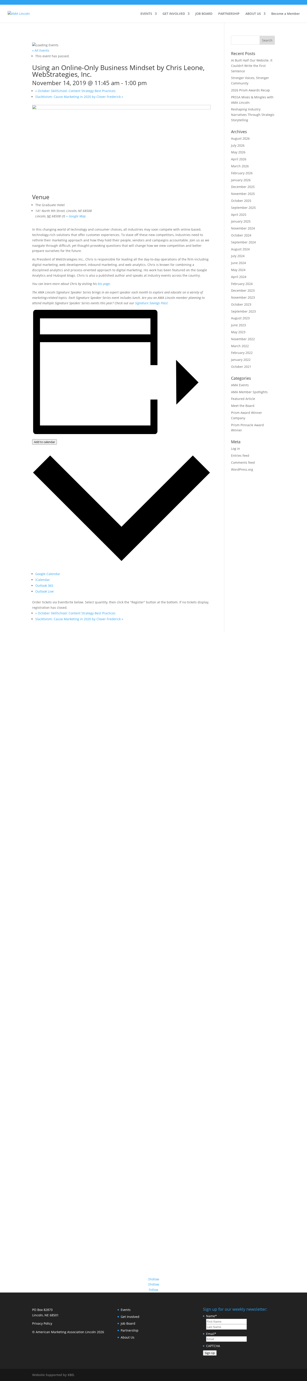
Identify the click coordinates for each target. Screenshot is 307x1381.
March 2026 (240, 166)
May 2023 (238, 332)
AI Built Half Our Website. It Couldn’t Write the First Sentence (251, 65)
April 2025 (238, 214)
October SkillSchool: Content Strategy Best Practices (75, 91)
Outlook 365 (44, 585)
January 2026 (241, 180)
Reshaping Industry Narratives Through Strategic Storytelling (253, 114)
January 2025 (241, 221)
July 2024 (238, 256)
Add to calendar (44, 442)
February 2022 (242, 353)
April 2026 (238, 159)
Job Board (128, 1323)
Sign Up (210, 1353)
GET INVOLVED (173, 14)
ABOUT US (253, 14)
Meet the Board (242, 406)
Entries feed (240, 455)
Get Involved (130, 1317)
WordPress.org (242, 469)
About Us (127, 1337)
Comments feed (243, 462)
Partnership (129, 1330)
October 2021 (241, 366)
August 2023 (240, 318)
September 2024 (243, 242)
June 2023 (238, 325)
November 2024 (243, 228)
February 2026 (242, 173)
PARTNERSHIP (229, 14)
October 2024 (241, 235)
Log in (235, 448)
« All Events (40, 50)
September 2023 (243, 311)
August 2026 (240, 138)
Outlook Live (44, 591)
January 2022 (241, 359)
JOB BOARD (203, 14)
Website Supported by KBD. (53, 1375)
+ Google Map (76, 216)
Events (126, 1310)
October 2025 (241, 201)
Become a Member (285, 14)
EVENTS (146, 14)
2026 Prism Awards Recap (250, 90)
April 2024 (238, 277)
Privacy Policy (42, 1323)
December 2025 (243, 187)
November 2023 (243, 297)
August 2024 (240, 249)
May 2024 (238, 270)
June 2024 (238, 263)
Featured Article (243, 399)
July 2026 (238, 145)
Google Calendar (47, 574)
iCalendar (42, 580)
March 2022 (240, 346)
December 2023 (243, 290)
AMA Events (240, 385)
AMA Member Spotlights (249, 392)
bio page (104, 284)
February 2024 (242, 284)
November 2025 (243, 194)
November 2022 (243, 339)
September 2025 (243, 207)
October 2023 (241, 304)
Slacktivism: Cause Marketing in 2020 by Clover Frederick (79, 97)
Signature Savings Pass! (151, 303)
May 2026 (238, 152)
